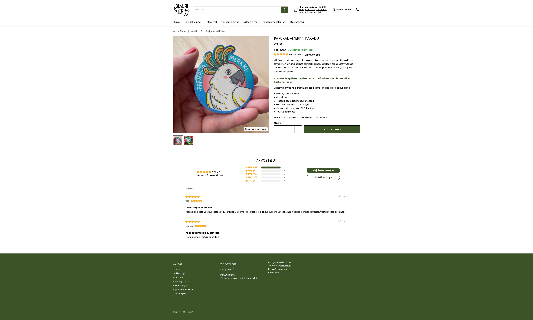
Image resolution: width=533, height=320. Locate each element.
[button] (342, 9)
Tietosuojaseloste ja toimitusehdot (238, 278)
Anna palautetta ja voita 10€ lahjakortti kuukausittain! (313, 10)
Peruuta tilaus (227, 274)
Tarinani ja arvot (230, 22)
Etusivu (176, 22)
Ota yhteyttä (296, 22)
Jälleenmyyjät (250, 22)
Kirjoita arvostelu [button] (323, 170)
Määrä (277, 123)
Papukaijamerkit (189, 31)
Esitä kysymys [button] (323, 177)
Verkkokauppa (192, 22)
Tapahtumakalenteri (274, 22)
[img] (192, 196)
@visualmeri (285, 262)
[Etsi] (284, 10)
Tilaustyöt (211, 22)
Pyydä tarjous (294, 78)
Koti (175, 31)
